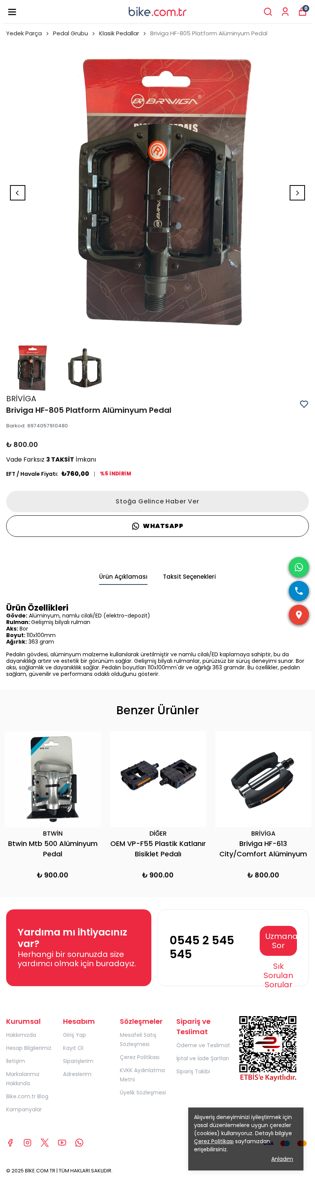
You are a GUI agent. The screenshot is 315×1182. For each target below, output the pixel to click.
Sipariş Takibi (193, 1071)
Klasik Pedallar (119, 33)
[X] (45, 1143)
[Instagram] (27, 1143)
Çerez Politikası (139, 1057)
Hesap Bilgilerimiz (28, 1048)
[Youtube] (62, 1143)
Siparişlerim (78, 1061)
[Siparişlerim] (285, 12)
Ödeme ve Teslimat (203, 1045)
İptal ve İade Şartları (202, 1058)
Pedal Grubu (70, 33)
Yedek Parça (24, 33)
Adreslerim (77, 1074)
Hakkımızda (21, 1035)
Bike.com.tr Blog (27, 1096)
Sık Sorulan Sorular (278, 975)
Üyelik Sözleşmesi (143, 1092)
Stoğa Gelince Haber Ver (157, 501)
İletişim (15, 1061)
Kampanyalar (24, 1109)
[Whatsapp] (79, 1143)
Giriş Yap (74, 1035)
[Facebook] (10, 1143)
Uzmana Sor (281, 941)
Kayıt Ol (73, 1048)
